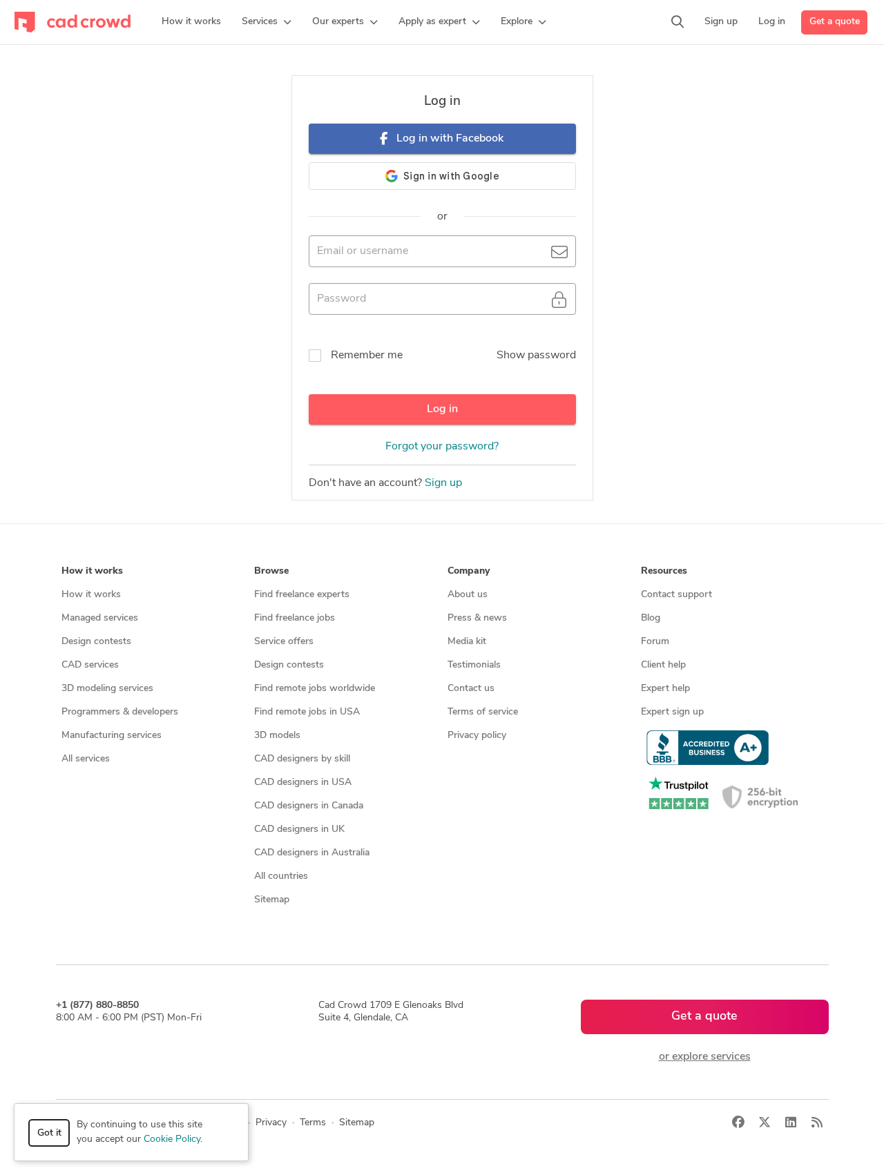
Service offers (284, 642)
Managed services (99, 618)
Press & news (477, 618)
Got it (49, 1133)
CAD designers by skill (302, 759)
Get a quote (834, 22)
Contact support (676, 595)
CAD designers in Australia (311, 853)
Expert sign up (672, 712)
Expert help (665, 688)
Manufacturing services (111, 735)
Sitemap (271, 900)
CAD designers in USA (303, 782)
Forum (655, 642)
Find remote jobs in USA (307, 712)
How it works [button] (92, 571)
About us (468, 595)
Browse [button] (271, 571)
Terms (313, 1123)
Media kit (467, 642)
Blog (650, 618)
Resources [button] (664, 571)
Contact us (471, 688)
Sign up (443, 483)
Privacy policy (477, 735)
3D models (277, 735)
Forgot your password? (442, 446)
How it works (91, 595)
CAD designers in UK (299, 829)
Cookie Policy (172, 1139)
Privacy (271, 1123)
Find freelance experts (301, 595)
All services (85, 759)
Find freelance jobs (294, 618)
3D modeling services (107, 688)
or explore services (705, 1056)
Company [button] (469, 571)
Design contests (96, 642)
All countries (281, 876)
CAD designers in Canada (308, 806)
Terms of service (483, 712)
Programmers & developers (119, 712)
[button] (266, 22)
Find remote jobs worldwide (314, 688)
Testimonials (474, 665)
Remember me (367, 355)
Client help (663, 665)
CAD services (90, 665)
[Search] (677, 22)
